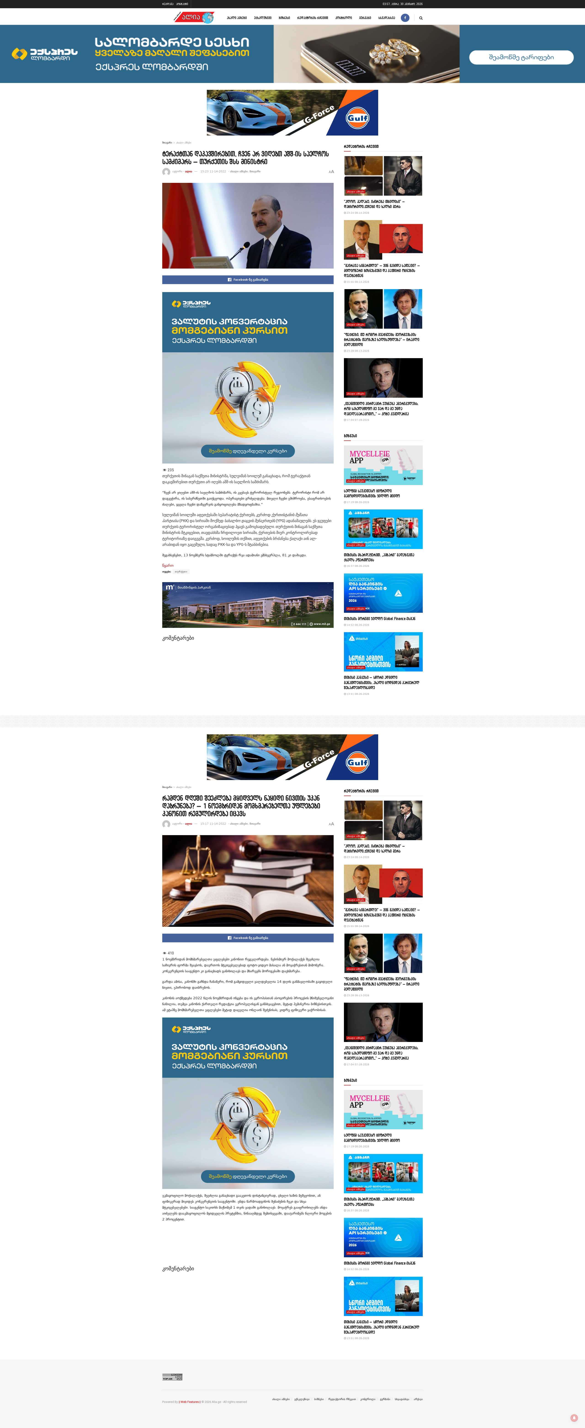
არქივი (418, 1399)
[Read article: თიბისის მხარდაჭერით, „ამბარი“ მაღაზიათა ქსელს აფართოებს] (383, 529)
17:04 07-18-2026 (357, 419)
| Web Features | (189, 1402)
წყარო (168, 565)
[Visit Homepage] (194, 18)
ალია (188, 171)
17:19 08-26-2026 (357, 502)
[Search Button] (421, 18)
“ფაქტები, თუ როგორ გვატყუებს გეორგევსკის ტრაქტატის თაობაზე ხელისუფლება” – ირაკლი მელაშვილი (381, 339)
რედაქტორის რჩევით (312, 18)
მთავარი (167, 142)
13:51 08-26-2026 (357, 694)
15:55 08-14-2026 (357, 281)
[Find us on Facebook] (405, 18)
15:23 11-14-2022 (213, 171)
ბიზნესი (284, 18)
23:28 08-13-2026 (357, 350)
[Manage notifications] (574, 1418)
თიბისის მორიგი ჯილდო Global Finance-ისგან (379, 618)
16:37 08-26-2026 (357, 566)
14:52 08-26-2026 (357, 624)
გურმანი (365, 18)
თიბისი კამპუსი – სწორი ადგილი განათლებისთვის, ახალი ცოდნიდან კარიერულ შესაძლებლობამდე (381, 682)
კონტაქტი (182, 4)
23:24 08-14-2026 (357, 212)
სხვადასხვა (386, 18)
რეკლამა (167, 4)
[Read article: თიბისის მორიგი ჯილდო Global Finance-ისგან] (383, 593)
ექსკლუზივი (262, 18)
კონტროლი (343, 18)
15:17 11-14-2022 (213, 823)
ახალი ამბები (237, 18)
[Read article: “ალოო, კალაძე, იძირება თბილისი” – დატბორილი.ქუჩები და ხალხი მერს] (383, 176)
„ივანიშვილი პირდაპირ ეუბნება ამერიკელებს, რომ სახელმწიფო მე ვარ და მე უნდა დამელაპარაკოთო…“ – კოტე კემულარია (381, 408)
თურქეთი (181, 571)
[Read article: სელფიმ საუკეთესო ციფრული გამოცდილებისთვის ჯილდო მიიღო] (383, 465)
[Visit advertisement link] (292, 116)
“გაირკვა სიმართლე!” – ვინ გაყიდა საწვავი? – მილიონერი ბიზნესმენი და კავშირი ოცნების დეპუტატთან (382, 270)
